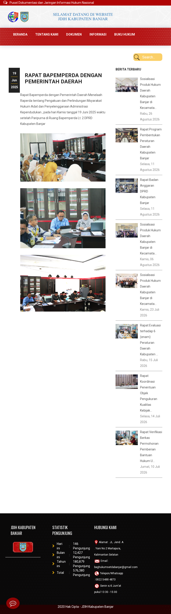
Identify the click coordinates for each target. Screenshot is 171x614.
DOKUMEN (74, 34)
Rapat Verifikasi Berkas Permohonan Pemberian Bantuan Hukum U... (151, 446)
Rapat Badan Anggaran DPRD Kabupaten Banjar (149, 191)
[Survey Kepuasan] (13, 603)
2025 (14, 87)
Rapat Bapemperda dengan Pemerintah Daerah (63, 78)
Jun (14, 80)
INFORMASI (98, 34)
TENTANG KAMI (46, 34)
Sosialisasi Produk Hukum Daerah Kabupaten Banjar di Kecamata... (150, 93)
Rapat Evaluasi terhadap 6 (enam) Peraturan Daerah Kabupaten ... (150, 340)
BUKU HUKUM (124, 34)
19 (14, 73)
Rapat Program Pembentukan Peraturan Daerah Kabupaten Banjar (151, 144)
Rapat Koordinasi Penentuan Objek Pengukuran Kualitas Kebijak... (148, 393)
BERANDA (20, 34)
